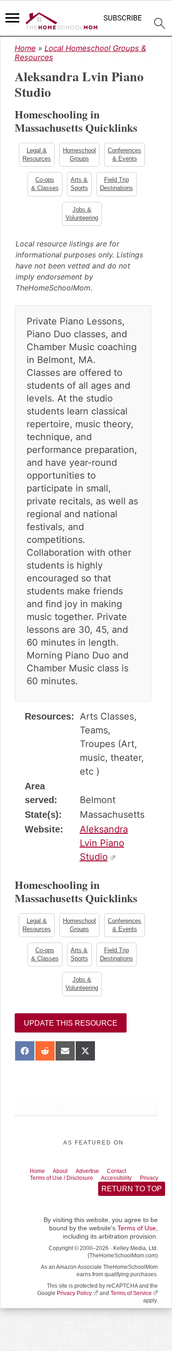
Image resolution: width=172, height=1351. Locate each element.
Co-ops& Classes (44, 185)
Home (25, 48)
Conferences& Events (125, 154)
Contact (131, 1177)
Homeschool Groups (79, 154)
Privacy (41, 1192)
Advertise (97, 1177)
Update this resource (70, 1029)
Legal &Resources (36, 154)
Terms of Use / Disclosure (68, 1185)
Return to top (131, 1204)
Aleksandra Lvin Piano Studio (104, 845)
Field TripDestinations (117, 185)
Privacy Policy (74, 1309)
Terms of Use (136, 1244)
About (65, 1177)
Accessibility (131, 1185)
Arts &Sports (79, 185)
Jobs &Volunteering (82, 215)
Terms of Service (131, 1309)
